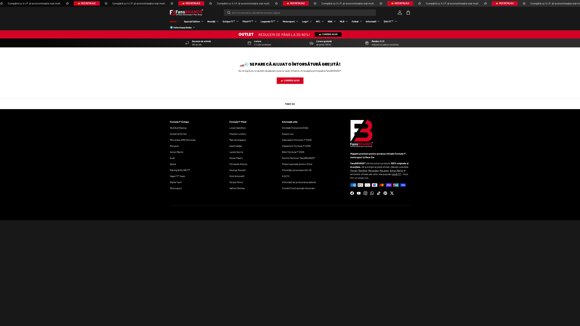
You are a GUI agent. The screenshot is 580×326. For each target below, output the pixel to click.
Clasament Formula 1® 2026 (296, 145)
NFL (318, 21)
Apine (173, 164)
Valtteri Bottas (237, 188)
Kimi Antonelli (236, 176)
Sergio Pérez (236, 182)
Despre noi (287, 133)
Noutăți (211, 21)
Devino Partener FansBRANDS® (298, 158)
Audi (172, 158)
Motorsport (289, 21)
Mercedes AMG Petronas (183, 139)
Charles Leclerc (237, 133)
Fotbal (355, 21)
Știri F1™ (388, 21)
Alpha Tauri (176, 182)
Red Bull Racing (178, 127)
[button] (408, 12)
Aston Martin (176, 151)
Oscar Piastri (236, 158)
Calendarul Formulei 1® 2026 (296, 139)
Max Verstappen (237, 139)
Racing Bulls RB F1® (180, 170)
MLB (342, 21)
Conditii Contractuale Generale (298, 188)
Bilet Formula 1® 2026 (293, 151)
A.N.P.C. (286, 176)
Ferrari (353, 170)
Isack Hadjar (235, 145)
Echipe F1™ (229, 21)
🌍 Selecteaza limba (181, 27)
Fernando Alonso (238, 164)
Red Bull (362, 170)
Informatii (371, 21)
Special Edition (192, 21)
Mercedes (373, 170)
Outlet (173, 21)
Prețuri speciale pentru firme (297, 164)
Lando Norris (236, 151)
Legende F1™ (268, 21)
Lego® (305, 21)
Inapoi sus (290, 103)
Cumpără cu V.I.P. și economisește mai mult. (34, 3)
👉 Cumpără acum (328, 34)
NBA (330, 21)
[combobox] (300, 12)
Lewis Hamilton (237, 127)
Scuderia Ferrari (178, 133)
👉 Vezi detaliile (87, 3)
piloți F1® (396, 174)
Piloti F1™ (248, 21)
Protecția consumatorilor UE (297, 170)
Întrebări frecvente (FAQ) (295, 127)
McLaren (174, 145)
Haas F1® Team (177, 176)
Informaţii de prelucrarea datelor (299, 182)
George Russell (237, 170)
